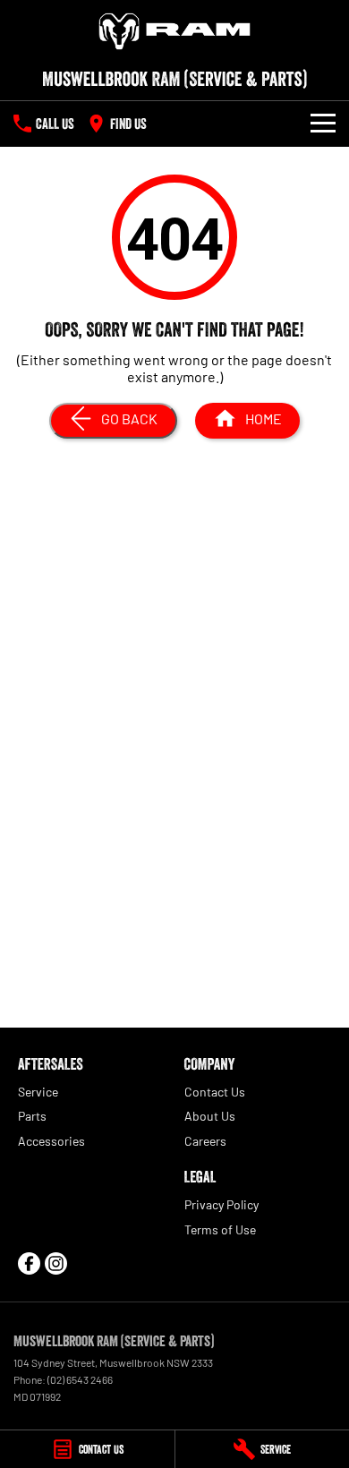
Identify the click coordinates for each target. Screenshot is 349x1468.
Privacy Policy (221, 1204)
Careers (205, 1140)
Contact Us (214, 1091)
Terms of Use (220, 1229)
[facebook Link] (29, 1263)
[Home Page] (174, 31)
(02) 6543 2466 (80, 1379)
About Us (209, 1115)
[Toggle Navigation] (323, 123)
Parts (32, 1115)
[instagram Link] (56, 1263)
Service (38, 1091)
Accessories (51, 1140)
